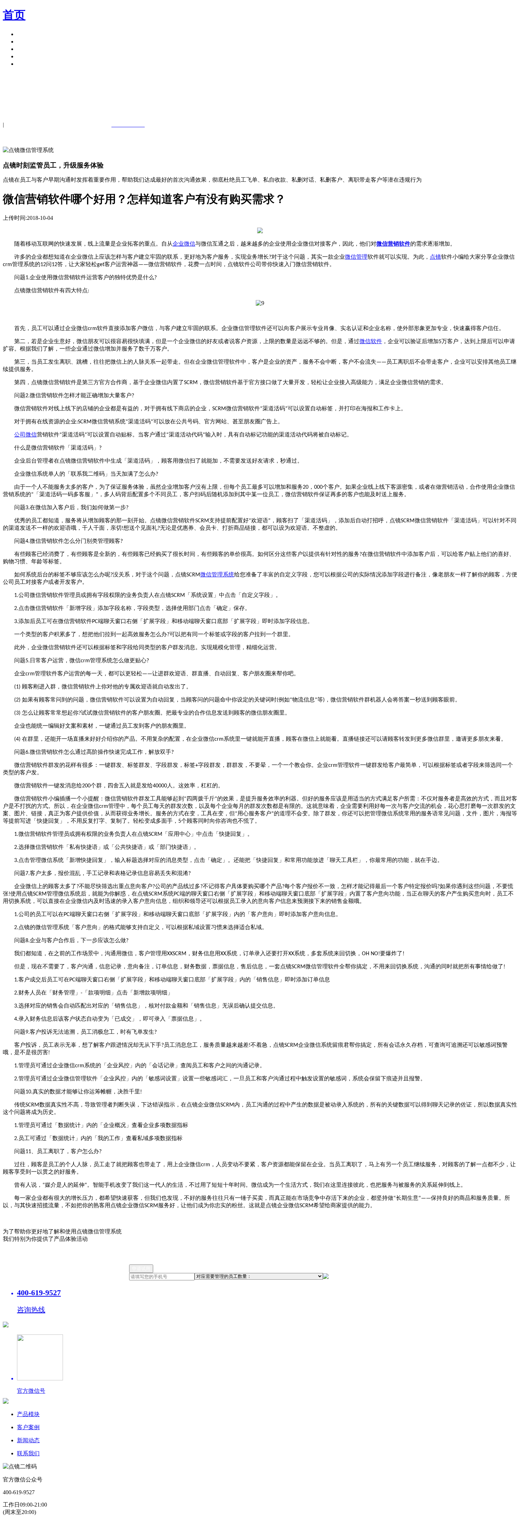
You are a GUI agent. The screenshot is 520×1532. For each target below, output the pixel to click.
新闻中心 (28, 49)
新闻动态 (28, 1440)
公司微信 (25, 435)
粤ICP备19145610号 (187, 1525)
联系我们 (28, 1453)
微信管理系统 (217, 574)
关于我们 (28, 56)
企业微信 (184, 244)
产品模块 (28, 34)
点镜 (435, 257)
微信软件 (370, 341)
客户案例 (28, 42)
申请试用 (28, 64)
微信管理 (356, 257)
